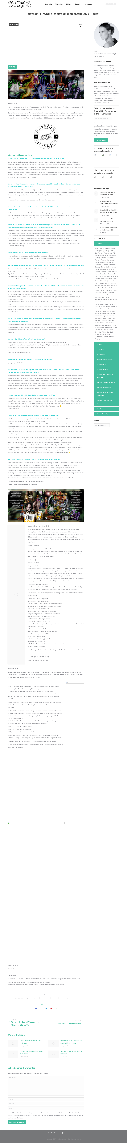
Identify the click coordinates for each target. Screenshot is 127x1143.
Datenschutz (58, 1133)
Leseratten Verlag (64, 998)
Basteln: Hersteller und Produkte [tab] (104, 402)
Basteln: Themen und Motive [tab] (106, 382)
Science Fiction (72, 998)
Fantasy (42, 998)
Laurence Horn (54, 998)
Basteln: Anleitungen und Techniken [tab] (105, 394)
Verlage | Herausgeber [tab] (104, 359)
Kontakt (50, 1133)
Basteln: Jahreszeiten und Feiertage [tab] (105, 375)
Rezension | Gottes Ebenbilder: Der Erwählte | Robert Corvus (71, 1042)
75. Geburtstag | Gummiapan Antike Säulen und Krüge (108, 229)
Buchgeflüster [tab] (101, 364)
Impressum (66, 1133)
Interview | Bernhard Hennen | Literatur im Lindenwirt (31, 1052)
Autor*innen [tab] (101, 354)
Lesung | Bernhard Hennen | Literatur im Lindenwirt (31, 1042)
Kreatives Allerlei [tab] (102, 409)
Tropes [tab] (99, 344)
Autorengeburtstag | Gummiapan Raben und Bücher (109, 202)
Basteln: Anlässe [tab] (102, 369)
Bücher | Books (13, 24)
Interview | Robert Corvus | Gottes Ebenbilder (71, 1052)
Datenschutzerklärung (108, 126)
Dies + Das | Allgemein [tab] (104, 414)
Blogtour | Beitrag (34, 998)
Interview (47, 998)
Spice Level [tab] (101, 349)
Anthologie (26, 998)
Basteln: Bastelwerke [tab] (104, 387)
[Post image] (13, 1043)
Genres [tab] (99, 243)
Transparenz (75, 1133)
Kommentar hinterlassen (58, 995)
